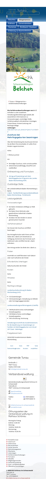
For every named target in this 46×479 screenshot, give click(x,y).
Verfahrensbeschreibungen (16, 455)
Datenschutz (12, 443)
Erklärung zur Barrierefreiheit (19, 31)
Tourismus (12, 27)
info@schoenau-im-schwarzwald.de (22, 405)
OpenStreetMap (15, 391)
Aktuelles (11, 20)
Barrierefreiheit (13, 445)
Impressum (11, 442)
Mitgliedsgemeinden (14, 461)
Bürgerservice (24, 20)
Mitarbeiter (11, 451)
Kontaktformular (16, 407)
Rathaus (11, 23)
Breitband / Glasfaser (28, 27)
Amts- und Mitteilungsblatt (16, 464)
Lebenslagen (12, 453)
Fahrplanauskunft (16, 393)
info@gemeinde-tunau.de (19, 369)
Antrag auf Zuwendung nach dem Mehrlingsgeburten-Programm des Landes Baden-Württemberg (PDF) (23, 178)
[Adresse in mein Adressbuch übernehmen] (25, 380)
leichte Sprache (13, 447)
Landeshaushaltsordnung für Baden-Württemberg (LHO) (19, 291)
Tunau (12, 101)
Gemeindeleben (25, 23)
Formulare (11, 457)
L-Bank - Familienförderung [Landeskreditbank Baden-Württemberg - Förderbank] (22, 194)
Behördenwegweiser (14, 449)
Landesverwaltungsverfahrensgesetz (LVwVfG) (22, 305)
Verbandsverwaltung (14, 462)
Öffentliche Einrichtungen (16, 466)
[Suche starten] (6, 16)
